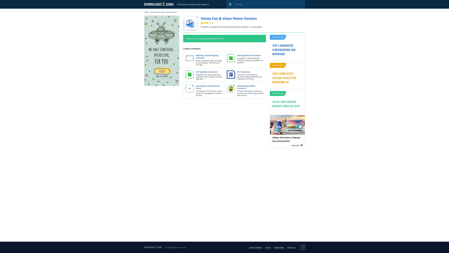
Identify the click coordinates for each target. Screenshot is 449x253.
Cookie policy (279, 247)
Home (146, 12)
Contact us (291, 247)
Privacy (268, 247)
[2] (203, 23)
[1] (202, 23)
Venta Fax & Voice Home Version (229, 18)
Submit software (255, 247)
